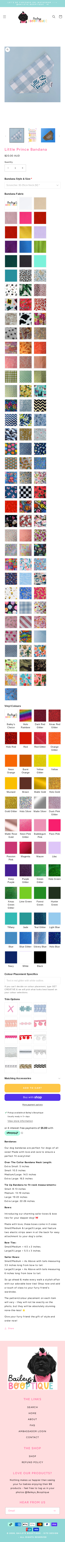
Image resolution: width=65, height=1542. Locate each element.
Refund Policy (32, 1462)
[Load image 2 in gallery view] (32, 135)
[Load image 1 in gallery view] (17, 135)
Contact (32, 1437)
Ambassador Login (32, 1431)
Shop (32, 1456)
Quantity (9, 162)
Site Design (51, 1533)
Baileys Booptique (28, 1533)
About (32, 1419)
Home (33, 1413)
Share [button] (11, 1328)
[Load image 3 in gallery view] (48, 135)
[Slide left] (5, 136)
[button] (4, 16)
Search (32, 1407)
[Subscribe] (54, 1510)
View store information (20, 1121)
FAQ (32, 1425)
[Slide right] (59, 136)
